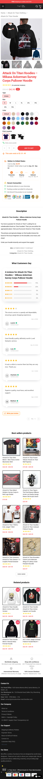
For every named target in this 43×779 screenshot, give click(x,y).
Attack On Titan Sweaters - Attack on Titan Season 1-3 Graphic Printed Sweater (11, 559)
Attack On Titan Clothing (17, 13)
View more (22, 574)
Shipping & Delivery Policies (10, 730)
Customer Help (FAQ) (8, 741)
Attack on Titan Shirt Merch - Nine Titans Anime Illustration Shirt (11, 460)
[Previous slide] (4, 39)
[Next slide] (39, 39)
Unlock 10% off (4, 770)
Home (3, 13)
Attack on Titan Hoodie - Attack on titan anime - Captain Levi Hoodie (31, 609)
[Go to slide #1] (6, 64)
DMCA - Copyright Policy (9, 717)
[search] (36, 6)
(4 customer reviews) (18, 85)
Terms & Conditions (7, 711)
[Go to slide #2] (17, 64)
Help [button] (39, 776)
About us (4, 708)
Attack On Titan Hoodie (9, 16)
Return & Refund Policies (9, 735)
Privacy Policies (6, 714)
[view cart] (40, 6)
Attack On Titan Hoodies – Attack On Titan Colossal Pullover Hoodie (31, 527)
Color (4, 110)
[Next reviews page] (38, 419)
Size (4, 99)
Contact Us (5, 738)
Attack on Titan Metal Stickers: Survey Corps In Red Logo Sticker (10, 492)
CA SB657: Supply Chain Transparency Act (15, 720)
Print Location (7, 131)
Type (4, 93)
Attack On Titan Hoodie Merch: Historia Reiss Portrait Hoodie (10, 642)
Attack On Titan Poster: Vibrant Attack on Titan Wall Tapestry (30, 460)
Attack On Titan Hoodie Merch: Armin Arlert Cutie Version (11, 609)
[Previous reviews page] (28, 419)
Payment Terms (6, 733)
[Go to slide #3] (28, 64)
